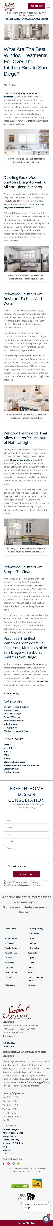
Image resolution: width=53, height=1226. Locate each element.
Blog (6, 751)
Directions (7, 1036)
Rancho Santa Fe (12, 948)
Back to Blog (12, 693)
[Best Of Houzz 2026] (37, 1183)
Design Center (9, 1136)
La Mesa (8, 958)
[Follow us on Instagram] (13, 1164)
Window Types (11, 710)
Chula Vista (32, 967)
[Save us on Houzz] (18, 1164)
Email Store (8, 1046)
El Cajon (30, 962)
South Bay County (35, 928)
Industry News (11, 724)
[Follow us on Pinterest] (8, 1164)
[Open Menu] (49, 6)
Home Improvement (14, 720)
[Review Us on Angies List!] (20, 1186)
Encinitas (9, 977)
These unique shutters (21, 460)
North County (11, 972)
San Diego (31, 943)
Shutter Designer (10, 1129)
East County (10, 928)
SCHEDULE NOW (26, 874)
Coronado (9, 967)
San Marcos (10, 943)
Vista (7, 933)
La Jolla (30, 958)
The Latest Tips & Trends (16, 706)
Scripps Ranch (11, 938)
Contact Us (7, 1153)
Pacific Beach (11, 953)
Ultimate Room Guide (14, 762)
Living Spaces (10, 727)
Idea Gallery (10, 748)
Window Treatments (12, 1132)
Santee (30, 938)
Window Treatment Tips (16, 731)
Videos (7, 758)
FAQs (6, 755)
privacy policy (22, 885)
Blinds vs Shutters (12, 772)
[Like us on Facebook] (3, 1164)
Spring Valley (33, 948)
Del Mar (30, 972)
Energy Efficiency (12, 717)
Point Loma (10, 985)
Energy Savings (11, 768)
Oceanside (32, 953)
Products (8, 744)
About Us (6, 1150)
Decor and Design (12, 713)
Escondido (9, 962)
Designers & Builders (12, 1143)
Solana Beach (33, 933)
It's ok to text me (18, 866)
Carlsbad (31, 985)
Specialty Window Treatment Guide (21, 765)
